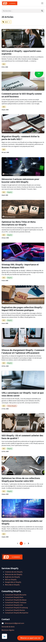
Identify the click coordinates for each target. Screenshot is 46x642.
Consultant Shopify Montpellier (16, 613)
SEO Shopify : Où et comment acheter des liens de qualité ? (22, 437)
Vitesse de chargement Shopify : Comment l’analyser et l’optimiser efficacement (23, 351)
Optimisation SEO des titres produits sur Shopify (22, 522)
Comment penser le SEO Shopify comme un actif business (22, 95)
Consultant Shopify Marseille (15, 595)
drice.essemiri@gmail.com (14, 623)
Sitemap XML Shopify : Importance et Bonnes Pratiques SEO (20, 266)
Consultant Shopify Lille (14, 605)
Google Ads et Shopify (13, 582)
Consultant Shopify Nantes (15, 610)
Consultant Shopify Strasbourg (16, 607)
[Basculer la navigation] (42, 3)
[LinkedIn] (4, 636)
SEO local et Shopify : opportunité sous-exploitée (22, 52)
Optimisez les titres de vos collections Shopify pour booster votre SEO (21, 479)
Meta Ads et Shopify (12, 585)
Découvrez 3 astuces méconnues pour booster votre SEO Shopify (20, 180)
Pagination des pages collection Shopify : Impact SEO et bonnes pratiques (22, 308)
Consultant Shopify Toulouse (15, 602)
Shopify (9, 192)
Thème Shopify (11, 406)
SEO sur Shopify (10, 579)
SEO (4, 64)
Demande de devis (8, 627)
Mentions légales (8, 630)
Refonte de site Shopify (13, 574)
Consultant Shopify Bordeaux (15, 600)
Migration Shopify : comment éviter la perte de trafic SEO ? (20, 138)
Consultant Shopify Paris (14, 597)
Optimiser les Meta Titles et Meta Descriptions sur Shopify (19, 223)
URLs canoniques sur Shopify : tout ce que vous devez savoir (23, 394)
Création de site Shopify (13, 572)
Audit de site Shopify (12, 577)
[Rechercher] (42, 11)
